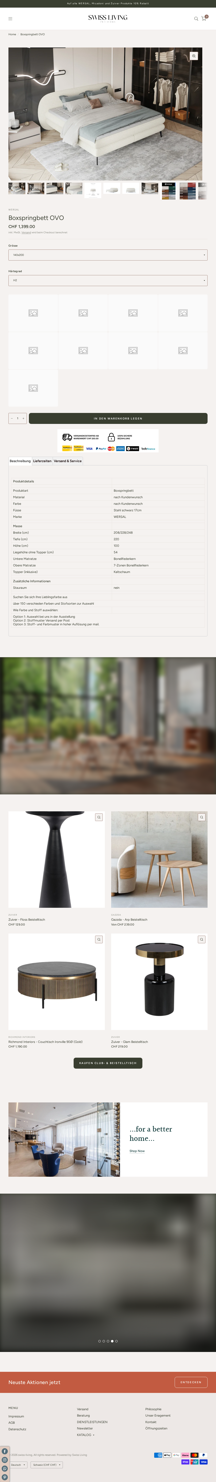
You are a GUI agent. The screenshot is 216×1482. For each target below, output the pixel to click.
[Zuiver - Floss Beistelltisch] (56, 859)
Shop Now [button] (137, 1151)
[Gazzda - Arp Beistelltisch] (159, 859)
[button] (24, 1332)
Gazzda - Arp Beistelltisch (129, 920)
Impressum (16, 1416)
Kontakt (151, 1422)
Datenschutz (17, 1429)
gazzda (116, 914)
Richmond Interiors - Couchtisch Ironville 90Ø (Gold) (45, 1042)
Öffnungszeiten (156, 1428)
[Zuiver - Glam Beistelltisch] (159, 982)
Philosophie (153, 1409)
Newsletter (85, 1428)
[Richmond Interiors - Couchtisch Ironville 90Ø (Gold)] (56, 982)
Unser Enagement (158, 1415)
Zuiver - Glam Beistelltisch (129, 1042)
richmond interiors (21, 1037)
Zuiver (12, 914)
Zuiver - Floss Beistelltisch (26, 920)
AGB (11, 1423)
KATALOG (84, 1435)
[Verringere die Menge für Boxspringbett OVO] (12, 418)
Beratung (83, 1415)
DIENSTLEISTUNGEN (92, 1422)
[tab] (20, 461)
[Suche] (196, 19)
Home (12, 34)
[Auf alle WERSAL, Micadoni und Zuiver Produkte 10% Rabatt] (108, 4)
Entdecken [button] (191, 1382)
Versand (26, 232)
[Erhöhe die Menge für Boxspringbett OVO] (23, 418)
